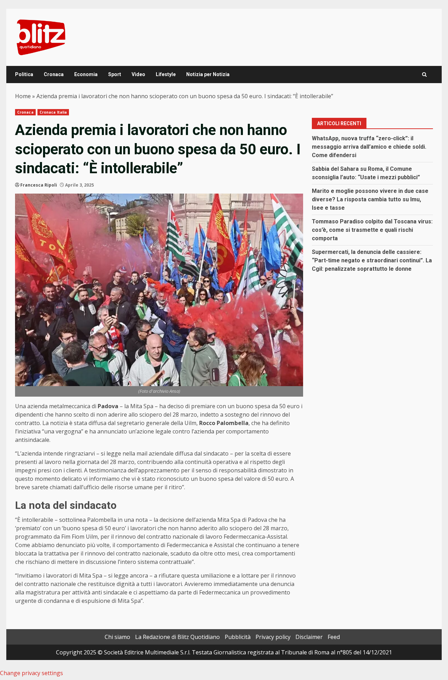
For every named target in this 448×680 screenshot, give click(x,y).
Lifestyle (166, 74)
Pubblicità (238, 637)
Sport (114, 74)
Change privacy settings (31, 673)
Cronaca (54, 74)
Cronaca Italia (53, 112)
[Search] (424, 74)
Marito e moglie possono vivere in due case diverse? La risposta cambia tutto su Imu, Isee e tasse (370, 199)
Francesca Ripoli (38, 185)
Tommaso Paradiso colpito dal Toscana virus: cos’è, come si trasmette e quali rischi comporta (372, 230)
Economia (86, 74)
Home (23, 96)
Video (138, 74)
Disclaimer (309, 637)
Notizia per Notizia (208, 74)
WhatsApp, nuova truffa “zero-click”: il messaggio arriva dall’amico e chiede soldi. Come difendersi (369, 147)
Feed (334, 637)
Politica (24, 74)
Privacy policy (272, 637)
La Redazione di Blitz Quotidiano (177, 637)
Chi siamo (117, 637)
